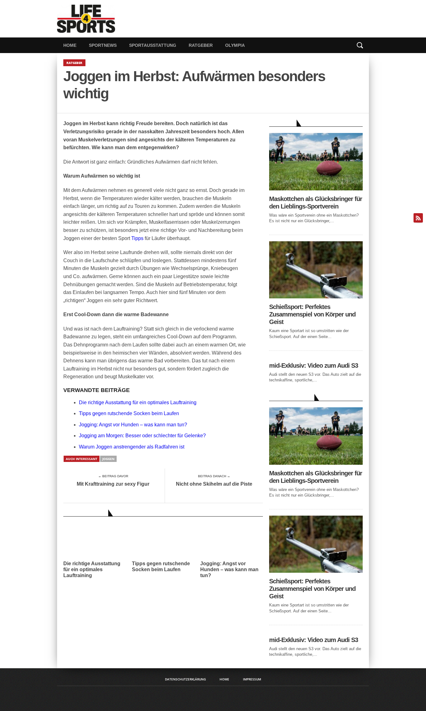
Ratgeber (201, 45)
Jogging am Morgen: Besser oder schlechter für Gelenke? (142, 435)
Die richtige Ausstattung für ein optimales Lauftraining (137, 402)
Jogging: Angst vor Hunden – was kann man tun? (133, 424)
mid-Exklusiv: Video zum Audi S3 (313, 365)
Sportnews (103, 45)
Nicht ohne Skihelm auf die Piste (214, 484)
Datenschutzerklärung (185, 679)
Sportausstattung (152, 45)
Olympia (235, 45)
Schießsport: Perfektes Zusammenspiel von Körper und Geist (312, 314)
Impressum (252, 679)
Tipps (137, 238)
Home (69, 45)
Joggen (108, 459)
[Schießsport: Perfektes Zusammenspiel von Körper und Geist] (316, 296)
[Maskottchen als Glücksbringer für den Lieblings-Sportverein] (316, 188)
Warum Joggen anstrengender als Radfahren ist (131, 446)
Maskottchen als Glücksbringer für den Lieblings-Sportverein (315, 202)
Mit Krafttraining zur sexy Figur (113, 484)
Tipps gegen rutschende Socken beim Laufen (129, 413)
